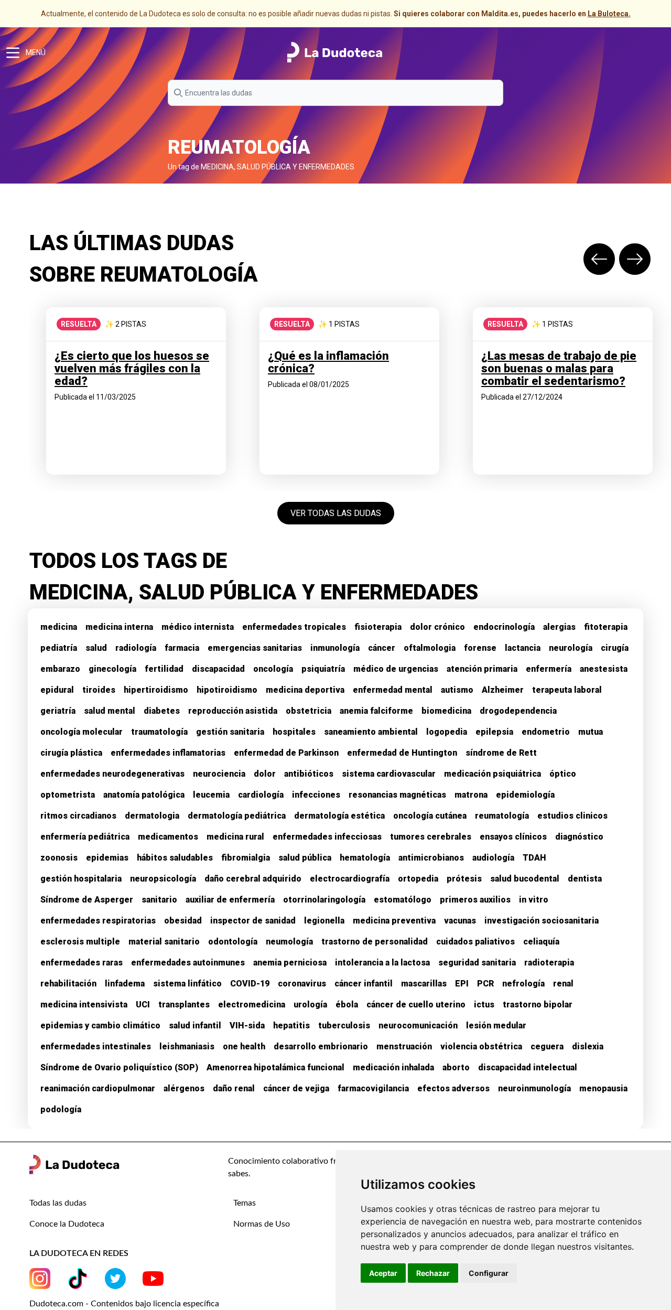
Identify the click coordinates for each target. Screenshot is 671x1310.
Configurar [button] (488, 1273)
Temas (244, 1203)
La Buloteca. (609, 13)
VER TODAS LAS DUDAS (335, 513)
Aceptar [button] (383, 1273)
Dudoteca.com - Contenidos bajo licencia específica (124, 1304)
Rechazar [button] (433, 1273)
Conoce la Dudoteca (66, 1224)
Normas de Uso (261, 1224)
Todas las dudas (57, 1203)
